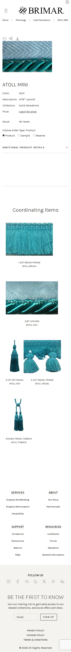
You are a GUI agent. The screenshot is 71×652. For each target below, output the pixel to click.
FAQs (17, 554)
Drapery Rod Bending (17, 499)
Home (5, 20)
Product (10, 135)
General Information (53, 554)
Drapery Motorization (18, 506)
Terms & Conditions (36, 639)
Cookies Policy (35, 635)
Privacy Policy (35, 630)
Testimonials (53, 506)
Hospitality (18, 513)
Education (53, 547)
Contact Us (18, 534)
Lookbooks (53, 534)
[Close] (67, 2)
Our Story (53, 499)
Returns (18, 547)
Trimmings (21, 20)
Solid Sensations (42, 20)
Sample (25, 135)
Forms (53, 541)
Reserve (40, 135)
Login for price (27, 111)
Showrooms (17, 541)
